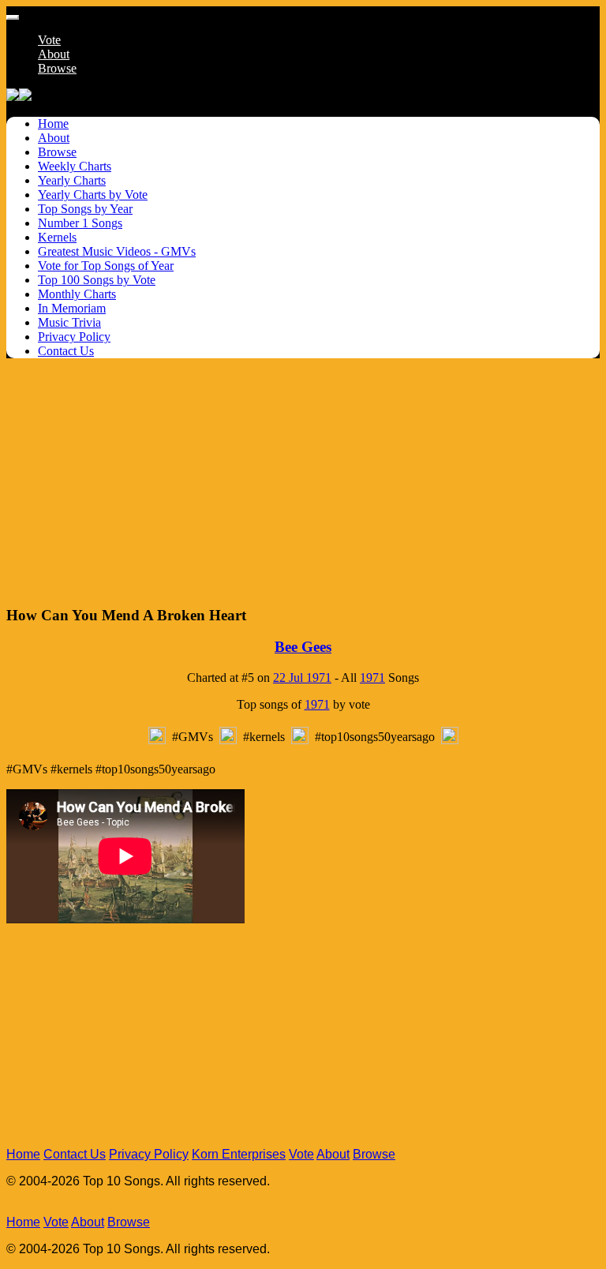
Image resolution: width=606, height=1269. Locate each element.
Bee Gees (303, 646)
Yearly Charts (72, 180)
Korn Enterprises (239, 1154)
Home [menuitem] (53, 123)
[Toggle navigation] (12, 17)
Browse (57, 68)
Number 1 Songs (80, 223)
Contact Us (66, 350)
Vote (49, 40)
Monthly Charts (77, 294)
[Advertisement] (303, 481)
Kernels (57, 237)
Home (23, 1154)
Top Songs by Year (85, 208)
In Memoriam (72, 308)
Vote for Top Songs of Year (106, 265)
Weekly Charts (74, 166)
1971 (372, 677)
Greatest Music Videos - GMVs (117, 251)
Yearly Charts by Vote (93, 194)
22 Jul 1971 (302, 677)
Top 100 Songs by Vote (96, 279)
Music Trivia (69, 322)
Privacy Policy (74, 336)
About (53, 54)
